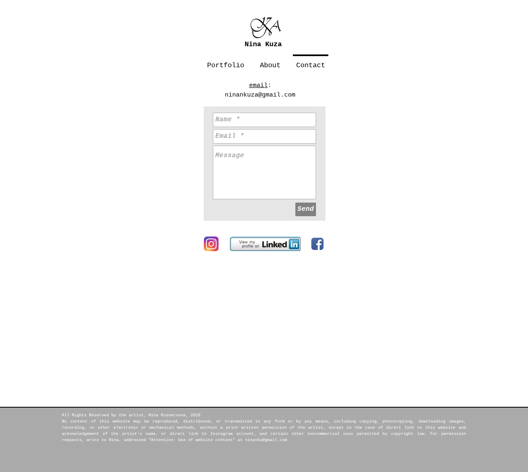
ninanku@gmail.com (266, 440)
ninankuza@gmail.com (260, 95)
